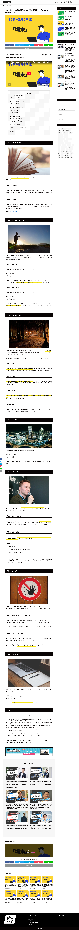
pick (59, 128)
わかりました (60, 136)
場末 (14, 841)
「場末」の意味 (17, 99)
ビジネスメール (62, 109)
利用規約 (30, 921)
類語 (71, 157)
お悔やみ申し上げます (66, 130)
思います (63, 151)
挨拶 (70, 151)
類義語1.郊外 (16, 109)
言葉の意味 (8, 12)
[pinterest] (68, 2)
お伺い (59, 130)
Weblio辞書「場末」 (13, 211)
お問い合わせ (31, 924)
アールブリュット (61, 138)
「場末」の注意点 (16, 124)
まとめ (13, 131)
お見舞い (59, 132)
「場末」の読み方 (17, 97)
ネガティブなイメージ (18, 105)
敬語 (62, 153)
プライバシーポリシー (33, 922)
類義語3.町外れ (16, 112)
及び (59, 149)
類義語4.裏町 (16, 114)
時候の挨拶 (67, 153)
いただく (69, 128)
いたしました (63, 128)
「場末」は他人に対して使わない (20, 127)
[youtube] (71, 2)
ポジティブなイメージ (18, 103)
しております (60, 134)
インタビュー (61, 104)
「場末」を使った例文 (18, 121)
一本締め (63, 145)
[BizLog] (7, 2)
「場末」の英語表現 (16, 130)
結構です (66, 155)
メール (59, 145)
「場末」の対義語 (16, 116)
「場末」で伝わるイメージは (18, 101)
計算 (70, 155)
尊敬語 (71, 149)
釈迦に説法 (67, 157)
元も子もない (63, 147)
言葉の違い (61, 119)
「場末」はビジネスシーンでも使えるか (21, 125)
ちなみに (66, 134)
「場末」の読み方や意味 (17, 95)
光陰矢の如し (70, 147)
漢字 (62, 155)
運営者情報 (30, 919)
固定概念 (63, 149)
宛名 (67, 149)
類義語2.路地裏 (16, 110)
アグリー (66, 136)
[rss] (73, 2)
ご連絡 (71, 132)
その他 (60, 106)
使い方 (60, 111)
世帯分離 (68, 145)
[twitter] (64, 2)
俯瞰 (59, 147)
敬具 (59, 153)
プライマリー (67, 143)
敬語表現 (60, 114)
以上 (73, 145)
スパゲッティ (60, 141)
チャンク (66, 141)
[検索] (75, 2)
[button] (9, 45)
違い (62, 157)
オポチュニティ (69, 138)
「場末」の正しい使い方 (17, 118)
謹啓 (59, 157)
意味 (67, 151)
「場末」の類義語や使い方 (18, 107)
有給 (59, 155)
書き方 (72, 153)
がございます (65, 132)
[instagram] (66, 2)
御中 (59, 151)
